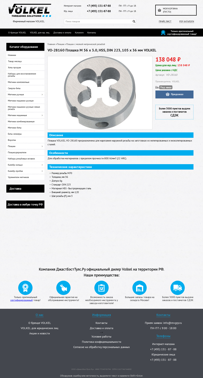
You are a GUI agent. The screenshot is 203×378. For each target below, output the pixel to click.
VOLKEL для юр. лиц (39, 32)
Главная (51, 44)
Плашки (60, 44)
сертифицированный (21, 300)
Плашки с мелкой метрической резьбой (85, 44)
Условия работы (101, 336)
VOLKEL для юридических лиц (39, 328)
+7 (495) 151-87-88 (99, 5)
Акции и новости (39, 333)
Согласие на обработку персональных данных (101, 347)
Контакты (91, 32)
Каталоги (79, 32)
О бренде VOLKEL (17, 32)
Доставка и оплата (62, 32)
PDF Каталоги (186, 21)
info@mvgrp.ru (172, 323)
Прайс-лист (165, 21)
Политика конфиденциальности (101, 342)
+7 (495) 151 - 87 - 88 (163, 349)
